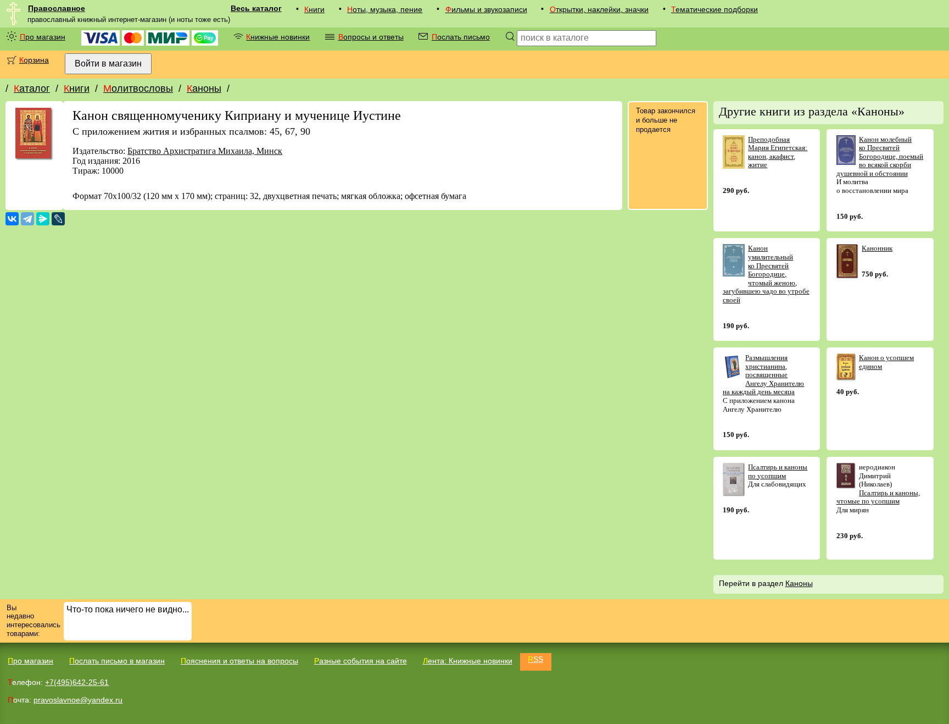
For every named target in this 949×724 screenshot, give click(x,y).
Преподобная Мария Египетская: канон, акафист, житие (777, 152)
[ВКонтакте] (12, 218)
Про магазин (42, 36)
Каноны (204, 88)
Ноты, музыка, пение (384, 9)
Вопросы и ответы (371, 36)
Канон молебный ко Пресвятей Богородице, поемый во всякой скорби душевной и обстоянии (880, 156)
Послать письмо (461, 36)
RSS (535, 659)
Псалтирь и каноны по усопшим (777, 471)
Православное (56, 8)
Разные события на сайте (360, 660)
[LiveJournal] (58, 218)
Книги (314, 9)
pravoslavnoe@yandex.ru (78, 699)
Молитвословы (138, 88)
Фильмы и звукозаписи (486, 9)
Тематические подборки (714, 9)
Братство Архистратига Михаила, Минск (204, 151)
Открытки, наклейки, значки (599, 9)
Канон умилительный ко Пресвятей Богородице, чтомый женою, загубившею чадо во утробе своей (766, 274)
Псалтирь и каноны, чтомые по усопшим (878, 497)
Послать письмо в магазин (117, 660)
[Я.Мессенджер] (42, 218)
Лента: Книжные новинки (467, 660)
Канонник (877, 248)
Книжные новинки (278, 36)
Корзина (34, 60)
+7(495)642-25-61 (77, 682)
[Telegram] (27, 218)
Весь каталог (256, 8)
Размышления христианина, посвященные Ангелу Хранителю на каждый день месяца (764, 374)
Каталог (32, 88)
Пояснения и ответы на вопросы (239, 660)
